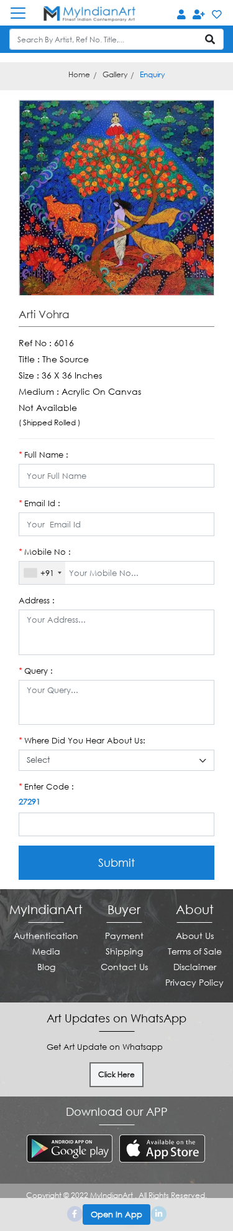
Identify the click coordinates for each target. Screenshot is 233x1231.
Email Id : (39, 503)
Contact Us (124, 966)
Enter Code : (46, 786)
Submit (116, 862)
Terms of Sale (195, 951)
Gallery (115, 74)
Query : (36, 671)
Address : (37, 600)
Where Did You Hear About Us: (82, 740)
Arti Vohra (44, 314)
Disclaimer (194, 966)
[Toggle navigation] (24, 13)
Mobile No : (45, 552)
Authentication (46, 935)
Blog (46, 966)
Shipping (124, 951)
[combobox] (42, 573)
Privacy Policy (194, 982)
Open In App (116, 1214)
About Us (195, 935)
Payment (124, 935)
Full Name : (43, 455)
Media (46, 951)
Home (79, 74)
